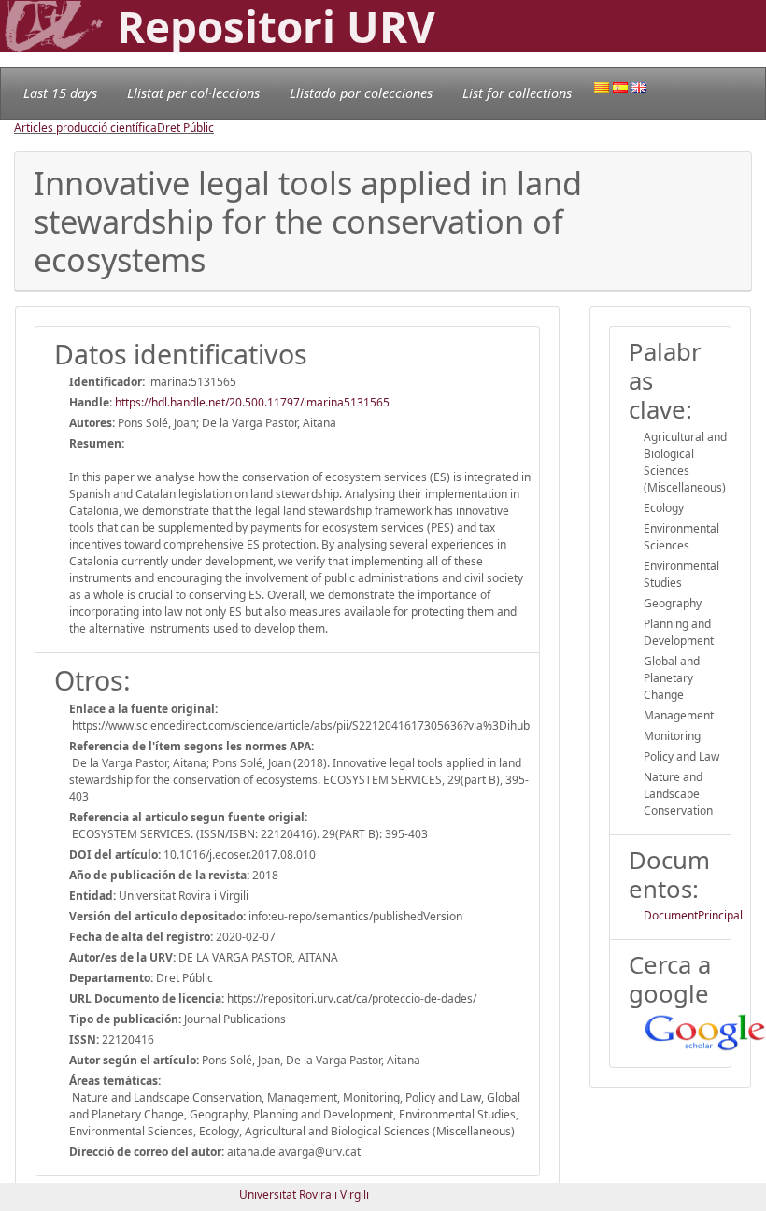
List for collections (517, 93)
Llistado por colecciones (361, 93)
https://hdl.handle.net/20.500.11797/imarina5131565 (252, 402)
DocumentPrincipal (693, 915)
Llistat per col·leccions (193, 93)
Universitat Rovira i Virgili (304, 1195)
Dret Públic (185, 127)
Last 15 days (60, 93)
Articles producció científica (85, 127)
